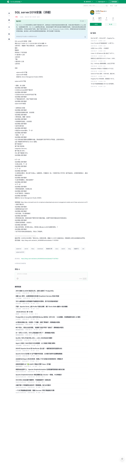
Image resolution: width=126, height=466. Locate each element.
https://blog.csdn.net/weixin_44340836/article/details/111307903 (39, 258)
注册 (115, 6)
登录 (111, 6)
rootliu (98, 11)
